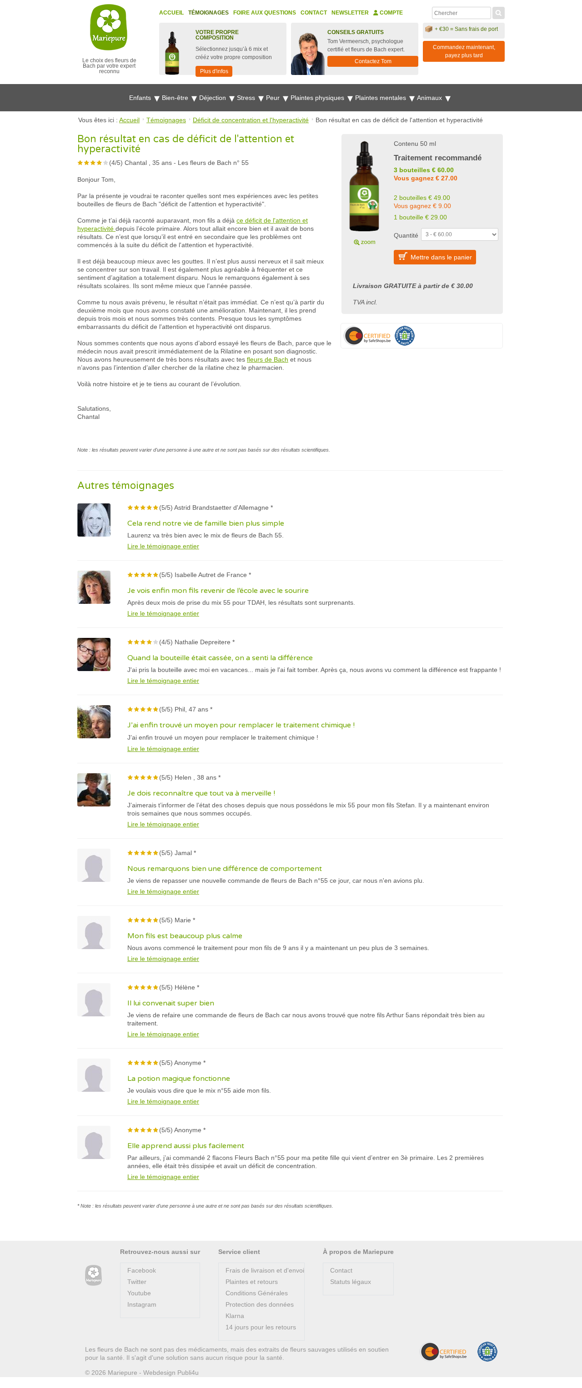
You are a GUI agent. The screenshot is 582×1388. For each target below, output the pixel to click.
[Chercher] (498, 12)
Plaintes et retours (252, 1281)
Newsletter (350, 13)
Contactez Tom (373, 61)
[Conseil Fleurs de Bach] (93, 1276)
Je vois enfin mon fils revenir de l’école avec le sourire (218, 590)
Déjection (213, 97)
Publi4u (188, 1372)
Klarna (235, 1315)
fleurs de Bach (267, 359)
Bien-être (176, 97)
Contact (314, 13)
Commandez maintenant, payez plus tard (464, 51)
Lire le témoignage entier (163, 546)
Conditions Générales (257, 1293)
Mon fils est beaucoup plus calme (184, 935)
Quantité (406, 235)
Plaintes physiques (318, 97)
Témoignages (208, 13)
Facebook (141, 1270)
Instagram (141, 1304)
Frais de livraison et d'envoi (265, 1270)
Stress (247, 97)
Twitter (136, 1281)
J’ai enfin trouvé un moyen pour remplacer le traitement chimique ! (241, 725)
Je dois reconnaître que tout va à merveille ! (201, 793)
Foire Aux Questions (264, 13)
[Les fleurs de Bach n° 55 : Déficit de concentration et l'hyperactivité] (364, 191)
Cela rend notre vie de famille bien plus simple (205, 523)
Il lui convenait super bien (170, 1003)
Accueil (171, 13)
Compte (390, 13)
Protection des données (260, 1304)
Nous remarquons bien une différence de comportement (224, 868)
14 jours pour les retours (261, 1327)
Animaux (430, 97)
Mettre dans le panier (441, 257)
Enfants (141, 97)
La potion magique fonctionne (178, 1078)
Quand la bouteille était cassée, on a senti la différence (220, 657)
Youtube (139, 1293)
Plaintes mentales (381, 97)
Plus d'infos (214, 71)
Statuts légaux (350, 1281)
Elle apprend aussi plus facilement (185, 1145)
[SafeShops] (443, 1352)
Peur (273, 97)
